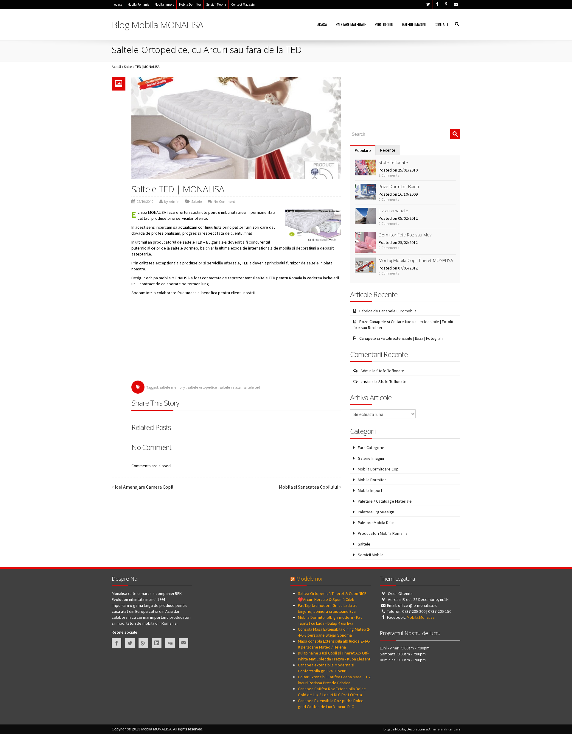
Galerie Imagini (414, 24)
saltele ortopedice (202, 387)
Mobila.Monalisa (421, 617)
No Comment (224, 201)
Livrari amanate (393, 211)
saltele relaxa (230, 387)
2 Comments (389, 175)
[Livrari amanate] (365, 215)
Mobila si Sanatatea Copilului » (310, 487)
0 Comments (389, 199)
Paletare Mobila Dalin (376, 522)
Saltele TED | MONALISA (177, 189)
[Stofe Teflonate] (365, 167)
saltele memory (172, 387)
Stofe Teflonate (393, 162)
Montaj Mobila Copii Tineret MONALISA (416, 260)
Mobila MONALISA (156, 729)
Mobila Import (164, 4)
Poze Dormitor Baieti (399, 186)
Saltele (196, 201)
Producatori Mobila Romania (383, 533)
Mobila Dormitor (190, 4)
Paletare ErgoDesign (376, 512)
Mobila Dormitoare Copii (379, 469)
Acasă (116, 66)
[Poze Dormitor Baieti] (365, 191)
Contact (442, 24)
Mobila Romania (139, 4)
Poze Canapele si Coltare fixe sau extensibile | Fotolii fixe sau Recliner (403, 324)
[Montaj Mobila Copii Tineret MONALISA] (365, 265)
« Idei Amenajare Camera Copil (142, 487)
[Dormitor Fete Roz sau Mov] (365, 241)
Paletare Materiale (351, 24)
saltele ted (251, 387)
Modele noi (309, 578)
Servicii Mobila (216, 4)
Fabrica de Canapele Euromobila (387, 311)
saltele (313, 263)
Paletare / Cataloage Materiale (385, 501)
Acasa (118, 4)
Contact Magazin (243, 4)
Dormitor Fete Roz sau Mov (405, 235)
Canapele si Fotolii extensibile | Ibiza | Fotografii (401, 338)
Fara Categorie (371, 447)
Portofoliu (384, 24)
